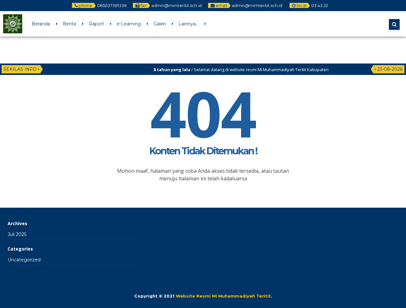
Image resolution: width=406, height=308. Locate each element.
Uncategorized (24, 260)
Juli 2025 (17, 234)
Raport (96, 24)
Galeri (160, 24)
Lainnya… (189, 24)
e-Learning (129, 24)
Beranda (41, 24)
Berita (69, 24)
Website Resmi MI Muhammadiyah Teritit (223, 295)
